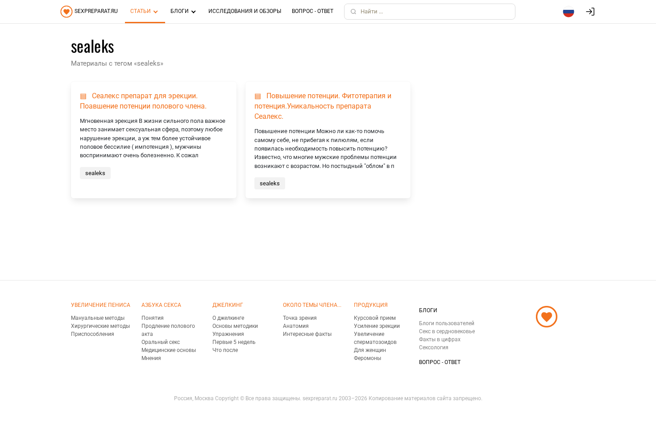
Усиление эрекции (377, 326)
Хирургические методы (100, 326)
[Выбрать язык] (568, 11)
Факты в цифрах (440, 339)
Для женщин (370, 350)
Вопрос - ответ (312, 11)
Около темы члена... (312, 305)
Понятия (152, 318)
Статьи (140, 11)
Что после (225, 350)
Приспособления (92, 334)
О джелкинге (228, 318)
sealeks (95, 173)
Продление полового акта (168, 330)
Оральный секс (160, 342)
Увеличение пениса (100, 305)
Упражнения (228, 334)
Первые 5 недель (234, 342)
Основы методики (235, 326)
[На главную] (547, 339)
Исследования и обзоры (244, 11)
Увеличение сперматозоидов (375, 338)
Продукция (371, 305)
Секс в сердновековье (447, 331)
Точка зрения (300, 318)
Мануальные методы (98, 318)
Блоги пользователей (446, 323)
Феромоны (367, 358)
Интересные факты (307, 334)
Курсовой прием (375, 318)
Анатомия (296, 326)
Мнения (151, 358)
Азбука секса (161, 305)
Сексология (433, 347)
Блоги (179, 11)
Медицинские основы (168, 350)
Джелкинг (227, 305)
